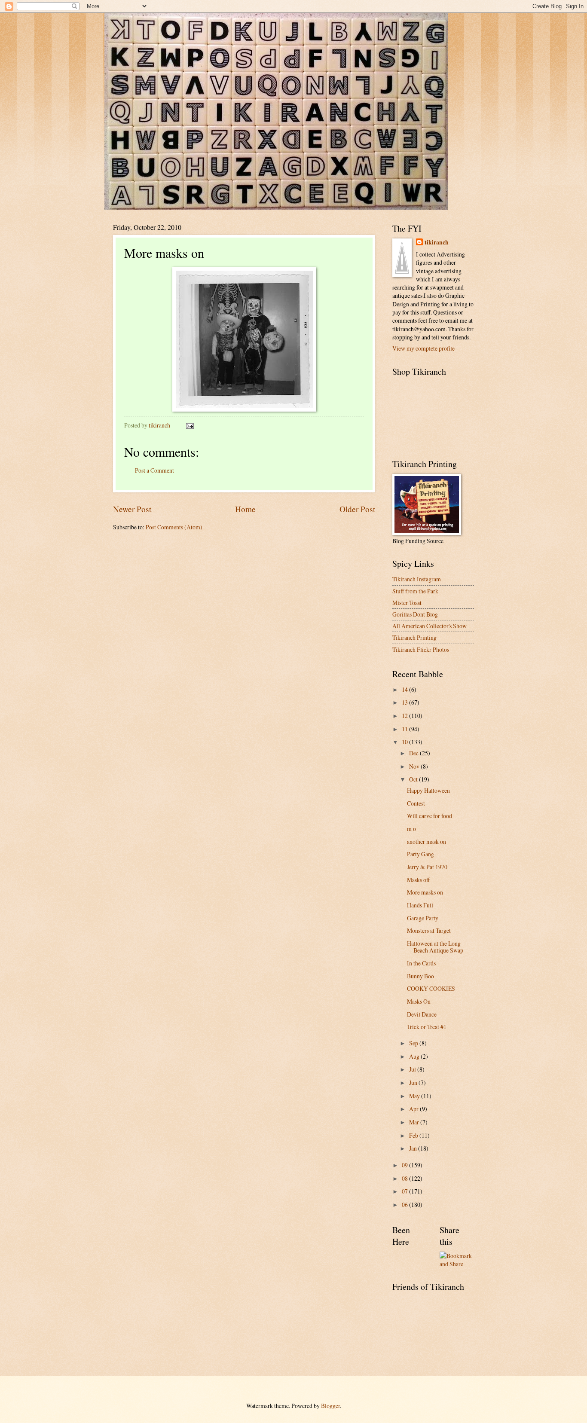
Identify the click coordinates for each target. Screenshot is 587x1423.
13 (405, 702)
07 (405, 1191)
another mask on (426, 841)
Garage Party (422, 918)
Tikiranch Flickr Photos (420, 649)
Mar (414, 1122)
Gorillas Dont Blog (415, 614)
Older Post (357, 509)
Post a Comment (154, 470)
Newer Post (132, 509)
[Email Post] (189, 425)
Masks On (419, 1001)
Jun (414, 1082)
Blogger (330, 1406)
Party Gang (420, 854)
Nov (415, 766)
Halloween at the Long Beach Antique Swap (435, 947)
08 (405, 1178)
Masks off (418, 880)
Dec (414, 753)
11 (405, 729)
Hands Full (420, 905)
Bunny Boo (420, 976)
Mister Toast (407, 603)
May (415, 1096)
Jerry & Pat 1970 (427, 867)
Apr (414, 1109)
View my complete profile (423, 348)
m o (411, 828)
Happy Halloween (428, 790)
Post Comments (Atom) (174, 527)
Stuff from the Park (415, 591)
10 (405, 742)
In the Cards (421, 963)
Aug (415, 1056)
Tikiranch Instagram (416, 579)
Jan (413, 1148)
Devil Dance (422, 1014)
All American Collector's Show (429, 626)
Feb (414, 1135)
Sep (414, 1043)
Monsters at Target (429, 930)
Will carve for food (429, 816)
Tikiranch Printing (414, 637)
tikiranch (437, 242)
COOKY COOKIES (431, 988)
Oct (414, 779)
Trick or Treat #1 (426, 1027)
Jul (413, 1069)
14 (405, 689)
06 (405, 1204)
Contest (416, 803)
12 (405, 716)
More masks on (425, 892)
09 (405, 1165)
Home (245, 509)
